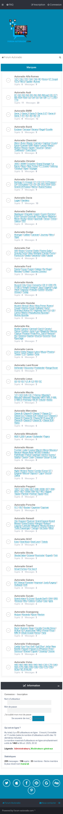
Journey (44, 235)
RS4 (20, 97)
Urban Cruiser (27, 633)
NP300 (38, 452)
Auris (16, 628)
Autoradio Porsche (24, 504)
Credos (25, 331)
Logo (55, 287)
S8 (45, 97)
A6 (35, 95)
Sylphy (17, 457)
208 (36, 489)
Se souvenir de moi (21, 718)
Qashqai (36, 455)
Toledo (44, 542)
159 (26, 79)
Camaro (38, 143)
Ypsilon (30, 354)
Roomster (40, 555)
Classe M (38, 418)
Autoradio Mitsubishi (25, 433)
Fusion (31, 269)
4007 (16, 491)
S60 (16, 667)
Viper (25, 168)
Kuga (48, 269)
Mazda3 (18, 397)
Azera (50, 306)
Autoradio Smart (23, 566)
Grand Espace (42, 521)
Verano (35, 129)
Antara (23, 471)
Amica (25, 306)
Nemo (34, 187)
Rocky (23, 219)
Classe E (53, 416)
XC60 (16, 669)
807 (42, 491)
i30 (53, 310)
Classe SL (37, 420)
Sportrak (38, 219)
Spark (31, 148)
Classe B (28, 413)
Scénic (51, 526)
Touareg (43, 651)
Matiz (50, 145)
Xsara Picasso (45, 187)
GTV (17, 81)
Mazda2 (46, 395)
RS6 (25, 97)
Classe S (28, 420)
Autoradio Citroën (24, 179)
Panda (45, 253)
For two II (32, 569)
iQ (22, 630)
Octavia (30, 555)
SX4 (50, 598)
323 (21, 395)
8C (40, 79)
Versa (46, 457)
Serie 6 (51, 113)
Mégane (35, 526)
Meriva (26, 473)
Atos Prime (40, 306)
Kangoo (38, 523)
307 (47, 489)
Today (25, 292)
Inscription (22, 694)
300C (16, 164)
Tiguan (34, 651)
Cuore (44, 214)
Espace (22, 521)
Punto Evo (19, 255)
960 (40, 665)
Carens (24, 329)
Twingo (34, 528)
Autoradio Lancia (23, 349)
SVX (25, 585)
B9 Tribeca (19, 582)
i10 (49, 310)
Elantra (25, 308)
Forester (29, 582)
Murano (53, 450)
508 (33, 491)
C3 (42, 182)
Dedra (17, 352)
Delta (23, 352)
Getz (47, 308)
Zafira (17, 475)
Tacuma (39, 148)
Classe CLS (42, 416)
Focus (24, 269)
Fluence (30, 521)
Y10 (23, 354)
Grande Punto (20, 253)
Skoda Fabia (20, 555)
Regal (42, 129)
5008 (27, 491)
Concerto (37, 285)
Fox (27, 646)
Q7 (55, 95)
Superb (49, 555)
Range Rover (52, 368)
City (24, 285)
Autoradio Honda (23, 282)
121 (16, 395)
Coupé (17, 308)
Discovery (28, 368)
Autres (37, 81)
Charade (28, 214)
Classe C (37, 413)
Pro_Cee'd (41, 333)
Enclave (18, 129)
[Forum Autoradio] (21, 31)
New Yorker (32, 166)
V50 (41, 667)
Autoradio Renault (24, 518)
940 (35, 665)
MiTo (23, 81)
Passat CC (34, 649)
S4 (33, 97)
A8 (39, 95)
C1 (35, 182)
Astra (30, 471)
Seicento (36, 255)
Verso (37, 633)
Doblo (36, 250)
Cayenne (36, 507)
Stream (17, 292)
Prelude (33, 290)
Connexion (9, 694)
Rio (15, 336)
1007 (16, 489)
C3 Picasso (50, 182)
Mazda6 (36, 397)
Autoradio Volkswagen (26, 643)
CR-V (44, 285)
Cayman (45, 507)
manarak (25, 764)
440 (16, 665)
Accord (17, 285)
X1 (23, 116)
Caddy (17, 646)
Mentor (53, 331)
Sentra (44, 455)
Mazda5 (27, 397)
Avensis (24, 628)
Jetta (47, 646)
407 (22, 491)
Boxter (27, 507)
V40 (36, 667)
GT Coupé (53, 79)
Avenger (18, 235)
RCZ (46, 494)
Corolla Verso (49, 628)
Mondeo (18, 271)
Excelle (49, 129)
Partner (25, 494)
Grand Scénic (28, 523)
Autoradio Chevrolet (25, 140)
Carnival (33, 329)
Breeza (18, 601)
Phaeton (44, 649)
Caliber (27, 235)
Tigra (41, 473)
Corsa (45, 471)
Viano (17, 423)
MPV (43, 397)
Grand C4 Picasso (22, 187)
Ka (44, 269)
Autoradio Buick (23, 126)
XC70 (23, 669)
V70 (46, 667)
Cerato (48, 329)
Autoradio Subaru (24, 579)
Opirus (18, 333)
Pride (33, 333)
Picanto (26, 333)
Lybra (37, 352)
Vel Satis (44, 528)
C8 (38, 184)
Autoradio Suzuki (23, 595)
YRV (24, 221)
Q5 (51, 95)
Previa (45, 630)
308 (52, 489)
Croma (29, 250)
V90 (51, 667)
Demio (38, 395)
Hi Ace (17, 630)
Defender (18, 368)
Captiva (46, 143)
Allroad (45, 95)
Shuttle (49, 290)
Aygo (31, 628)
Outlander (37, 436)
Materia (52, 216)
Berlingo (18, 182)
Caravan (35, 235)
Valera (17, 221)
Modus (43, 526)
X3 (27, 116)
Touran (51, 651)
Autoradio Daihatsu (25, 211)
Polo (51, 649)
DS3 (43, 184)
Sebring (54, 166)
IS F (23, 381)
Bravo (22, 250)
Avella (17, 329)
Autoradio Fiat (22, 248)
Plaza (31, 313)
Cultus (39, 601)
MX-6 (19, 400)
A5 (31, 95)
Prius (52, 630)
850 (30, 665)
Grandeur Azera (21, 310)
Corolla (38, 628)
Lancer (29, 436)
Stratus (18, 168)
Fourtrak (32, 216)
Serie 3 (25, 113)
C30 (45, 665)
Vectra (48, 473)
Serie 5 (33, 113)
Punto (52, 253)
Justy (46, 582)
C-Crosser (28, 182)
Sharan (27, 651)
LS (33, 381)
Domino (51, 214)
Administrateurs (22, 748)
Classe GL (28, 418)
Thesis (17, 354)
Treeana (39, 457)
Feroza (23, 216)
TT (48, 97)
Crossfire (31, 164)
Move (16, 219)
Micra (45, 450)
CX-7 (31, 395)
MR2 (39, 630)
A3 (23, 95)
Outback (18, 585)
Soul (54, 336)
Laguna (17, 526)
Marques (31, 67)
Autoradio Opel (22, 468)
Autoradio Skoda (23, 552)
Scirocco (18, 651)
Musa (43, 352)
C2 (39, 182)
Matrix (25, 313)
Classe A (18, 413)
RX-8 (35, 400)
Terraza (26, 129)
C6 (34, 184)
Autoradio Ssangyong (26, 611)
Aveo (23, 143)
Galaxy (38, 269)
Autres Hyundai (41, 313)
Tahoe (48, 148)
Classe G (18, 418)
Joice (31, 331)
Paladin (45, 452)
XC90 (29, 669)
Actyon (17, 614)
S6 (41, 97)
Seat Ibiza (24, 542)
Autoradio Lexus (23, 378)
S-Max (26, 271)
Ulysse (50, 255)
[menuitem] (9, 5)
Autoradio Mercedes (25, 410)
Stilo (43, 255)
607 (38, 491)
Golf (33, 646)
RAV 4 (17, 633)
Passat (25, 649)
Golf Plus (40, 646)
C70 (50, 665)
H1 (31, 310)
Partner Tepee (36, 494)
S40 (55, 665)
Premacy (27, 400)
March (39, 450)
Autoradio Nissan (23, 447)
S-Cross (30, 598)
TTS (16, 100)
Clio (16, 521)
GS (15, 381)
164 (30, 79)
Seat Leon (35, 542)
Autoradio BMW (23, 110)
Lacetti (43, 145)
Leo (37, 331)
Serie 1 (17, 113)
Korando (26, 614)
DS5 (53, 184)
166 (35, 79)
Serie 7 (17, 116)
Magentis (44, 331)
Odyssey (24, 290)
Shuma (38, 336)
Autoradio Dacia (23, 197)
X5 (31, 116)
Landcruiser (30, 630)
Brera (44, 79)
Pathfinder (19, 455)
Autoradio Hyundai (24, 303)
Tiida (31, 457)
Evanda (24, 145)
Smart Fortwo (20, 569)
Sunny (52, 455)
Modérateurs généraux (42, 748)
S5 (37, 97)
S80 (26, 667)
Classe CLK (31, 416)
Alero (16, 143)
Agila (16, 471)
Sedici (28, 255)
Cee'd (40, 329)
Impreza (38, 582)
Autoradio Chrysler (24, 161)
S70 (21, 667)
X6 (35, 116)
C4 (15, 184)
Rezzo (25, 148)
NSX (17, 290)
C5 (31, 184)
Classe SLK (48, 420)
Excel (32, 308)
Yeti (56, 555)
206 (27, 489)
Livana (32, 450)
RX (36, 381)
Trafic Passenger (22, 528)
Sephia (30, 336)
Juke (25, 450)
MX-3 (49, 397)
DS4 (48, 184)
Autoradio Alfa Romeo (26, 76)
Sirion (30, 219)
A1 (15, 95)
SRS (56, 598)
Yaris (43, 633)
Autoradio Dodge (23, 232)
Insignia (17, 473)
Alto (25, 601)
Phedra (50, 352)
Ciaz (45, 601)
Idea (30, 253)
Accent (17, 306)
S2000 (41, 290)
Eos (23, 646)
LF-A (28, 381)
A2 (19, 95)
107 (22, 489)
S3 (29, 97)
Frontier (18, 450)
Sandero (25, 200)
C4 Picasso (23, 184)
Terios (46, 219)
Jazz (40, 287)
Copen (37, 214)
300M (23, 164)
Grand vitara (20, 598)
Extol (16, 216)
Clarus (17, 331)
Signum (34, 473)
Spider (29, 81)
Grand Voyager (44, 164)
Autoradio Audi (22, 92)
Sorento (46, 336)
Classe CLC (19, 416)
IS (19, 381)
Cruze (54, 143)
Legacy (53, 582)
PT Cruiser (44, 166)
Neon (23, 166)
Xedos (49, 400)
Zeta (37, 354)
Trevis (53, 219)
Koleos (47, 523)
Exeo (16, 542)
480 (26, 665)
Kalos (36, 145)
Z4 (38, 116)
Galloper (39, 308)
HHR (31, 145)
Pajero (47, 436)
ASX (16, 436)
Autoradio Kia (21, 326)
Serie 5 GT (42, 113)
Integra (33, 287)
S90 (31, 667)
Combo (38, 471)
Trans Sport (30, 150)
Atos (32, 306)
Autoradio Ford (22, 266)
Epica (16, 145)
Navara (17, 452)
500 (16, 250)
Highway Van (40, 310)
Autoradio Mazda (23, 392)
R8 (15, 97)
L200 (22, 436)
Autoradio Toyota (24, 625)
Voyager (33, 168)
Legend (47, 287)
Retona (51, 333)
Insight (26, 287)
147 (16, 79)
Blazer (30, 143)
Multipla (37, 253)
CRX (50, 285)
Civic (29, 285)
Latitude (26, 526)
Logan (17, 200)
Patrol (28, 455)
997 (21, 507)
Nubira (17, 148)
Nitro (51, 235)
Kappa (30, 352)
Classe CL (46, 413)
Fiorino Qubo (46, 250)
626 (26, 395)
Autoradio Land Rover (26, 365)
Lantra (17, 313)
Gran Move (42, 216)
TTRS (54, 97)
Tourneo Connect (39, 271)
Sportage (19, 338)
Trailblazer (19, 150)
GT (50, 471)
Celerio (31, 601)
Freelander (40, 368)
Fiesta (17, 269)
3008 (42, 489)
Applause (18, 214)
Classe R (18, 420)
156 (21, 79)
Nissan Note (27, 452)
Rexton (41, 614)
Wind (51, 528)
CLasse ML (48, 418)
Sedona (22, 336)
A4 (27, 95)
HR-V (19, 287)
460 (21, 665)
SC (40, 381)
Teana (25, 457)
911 (16, 507)
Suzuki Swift (41, 598)
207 (32, 489)
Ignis (51, 601)
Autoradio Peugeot (24, 486)
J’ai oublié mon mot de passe (17, 714)
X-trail (53, 457)
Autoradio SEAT (23, 539)
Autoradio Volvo (23, 662)
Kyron (34, 614)
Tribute (42, 400)
